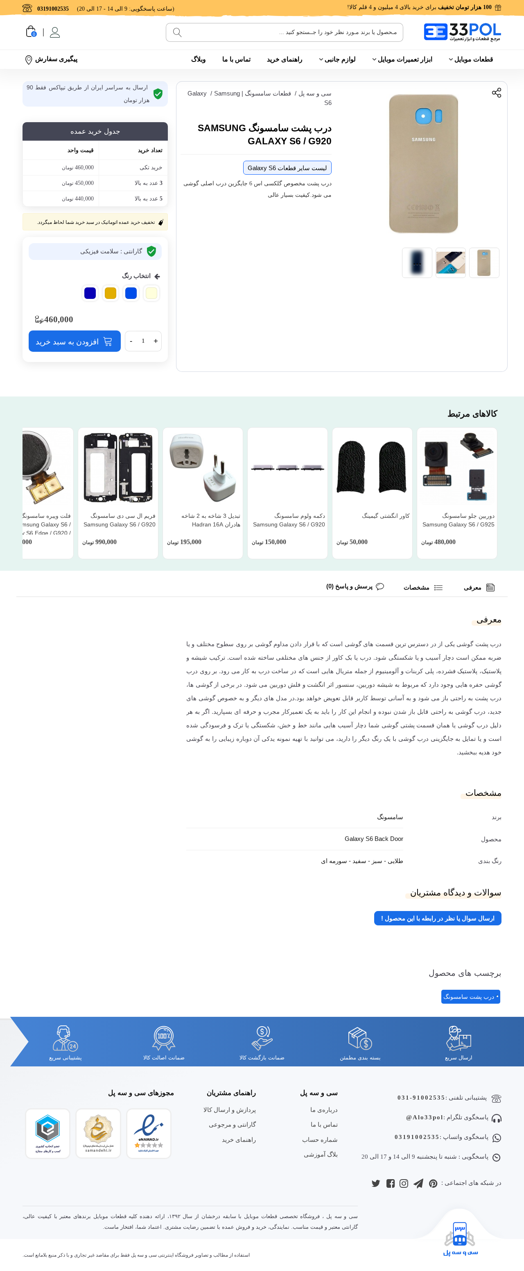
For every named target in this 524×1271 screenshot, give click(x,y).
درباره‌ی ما (324, 1109)
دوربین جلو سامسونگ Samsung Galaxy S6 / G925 (458, 520)
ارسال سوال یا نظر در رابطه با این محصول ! (438, 918)
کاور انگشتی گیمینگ (386, 515)
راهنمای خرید (285, 59)
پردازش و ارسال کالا (229, 1109)
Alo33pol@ (424, 1117)
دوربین (277, 684)
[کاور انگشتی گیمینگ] (372, 468)
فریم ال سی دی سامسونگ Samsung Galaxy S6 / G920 (120, 520)
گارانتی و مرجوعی (232, 1124)
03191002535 (417, 1137)
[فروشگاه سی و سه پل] (462, 32)
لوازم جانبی (340, 59)
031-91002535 (421, 1097)
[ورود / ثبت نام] (54, 32)
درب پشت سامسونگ (468, 996)
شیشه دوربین (375, 684)
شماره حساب (320, 1139)
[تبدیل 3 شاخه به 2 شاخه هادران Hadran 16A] (203, 468)
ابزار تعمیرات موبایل (405, 59)
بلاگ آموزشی (321, 1154)
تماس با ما (236, 59)
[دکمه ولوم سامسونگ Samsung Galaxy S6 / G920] (288, 468)
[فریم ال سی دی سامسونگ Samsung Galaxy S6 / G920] (118, 468)
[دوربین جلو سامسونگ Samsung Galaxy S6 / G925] (457, 468)
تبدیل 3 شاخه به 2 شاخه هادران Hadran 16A (210, 520)
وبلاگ (198, 59)
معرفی (473, 587)
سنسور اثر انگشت (330, 684)
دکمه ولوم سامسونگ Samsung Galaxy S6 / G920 (289, 520)
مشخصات (417, 587)
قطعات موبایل (473, 59)
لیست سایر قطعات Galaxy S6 (287, 167)
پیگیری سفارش (56, 58)
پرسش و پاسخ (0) (349, 586)
